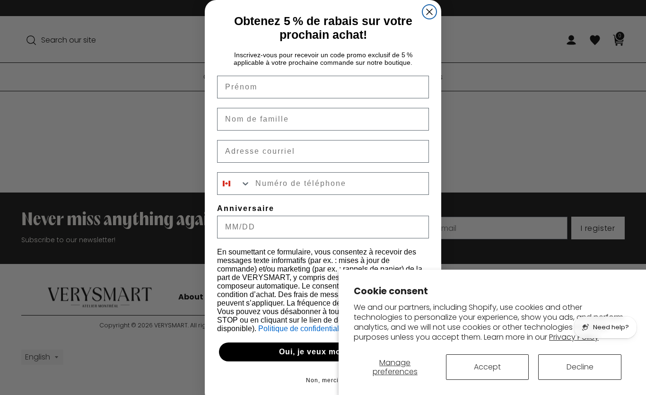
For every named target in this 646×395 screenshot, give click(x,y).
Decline (580, 366)
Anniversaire (245, 208)
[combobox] (234, 183)
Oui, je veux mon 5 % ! (323, 352)
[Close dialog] (429, 12)
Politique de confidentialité (303, 329)
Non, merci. (323, 380)
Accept (487, 366)
